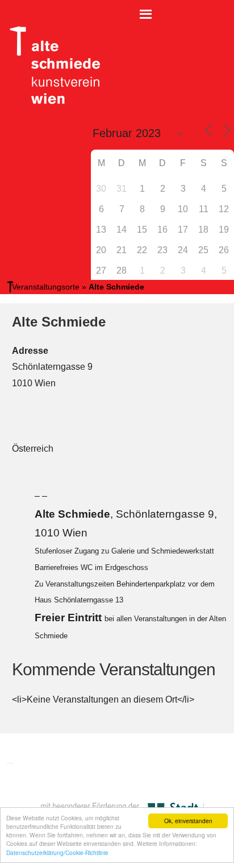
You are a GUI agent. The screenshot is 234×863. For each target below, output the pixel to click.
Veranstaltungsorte (46, 286)
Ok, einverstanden (188, 820)
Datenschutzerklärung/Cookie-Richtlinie (57, 852)
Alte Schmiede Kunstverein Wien (51, 65)
